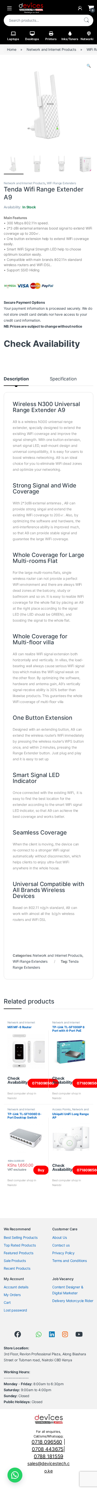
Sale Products (15, 1260)
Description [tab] (16, 379)
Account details (16, 1287)
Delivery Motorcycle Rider (72, 1301)
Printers (51, 39)
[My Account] (80, 8)
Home (11, 49)
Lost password (15, 1310)
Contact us (61, 1245)
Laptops (13, 39)
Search (86, 20)
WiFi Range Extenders (61, 183)
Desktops (32, 39)
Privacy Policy (63, 1253)
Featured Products (18, 1253)
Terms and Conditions (69, 1260)
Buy (41, 1170)
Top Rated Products (20, 1245)
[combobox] (41, 20)
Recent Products (17, 1268)
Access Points (61, 1109)
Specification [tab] (63, 379)
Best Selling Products (21, 1237)
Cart (7, 1302)
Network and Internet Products (51, 49)
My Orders (12, 1295)
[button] (89, 66)
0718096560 (43, 1083)
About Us (59, 1237)
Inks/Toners (69, 39)
